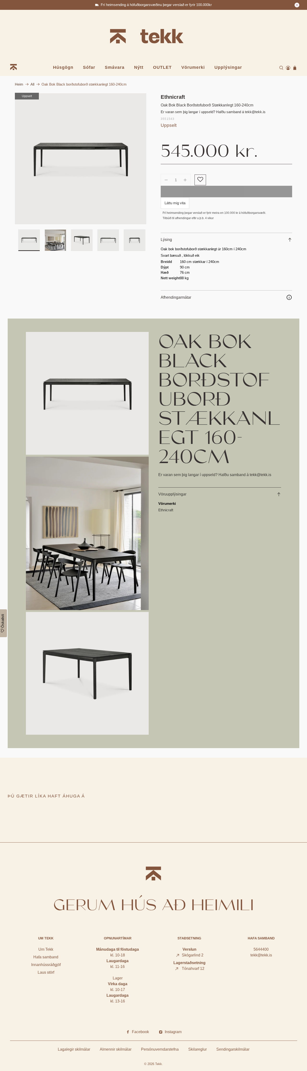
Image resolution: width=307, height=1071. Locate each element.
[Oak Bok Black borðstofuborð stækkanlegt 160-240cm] (80, 159)
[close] (297, 5)
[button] (200, 179)
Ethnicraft (173, 97)
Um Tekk (45, 949)
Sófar (89, 67)
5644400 (261, 949)
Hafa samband (45, 957)
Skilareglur (197, 1049)
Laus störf (46, 972)
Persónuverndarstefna (160, 1049)
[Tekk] (153, 37)
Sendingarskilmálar (232, 1049)
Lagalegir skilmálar (74, 1049)
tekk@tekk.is (261, 955)
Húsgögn (63, 67)
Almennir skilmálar (115, 1049)
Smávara (114, 67)
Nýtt (138, 67)
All (32, 84)
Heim (19, 84)
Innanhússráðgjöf (46, 965)
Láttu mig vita (175, 203)
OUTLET (162, 67)
